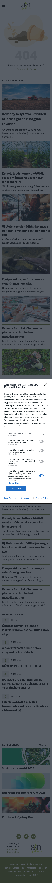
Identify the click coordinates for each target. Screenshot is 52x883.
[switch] (41, 441)
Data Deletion (10, 498)
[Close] (46, 385)
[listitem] (26, 435)
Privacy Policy (42, 498)
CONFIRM (16, 488)
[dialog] (26, 441)
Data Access (26, 498)
